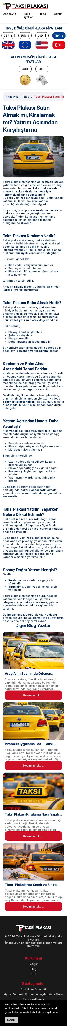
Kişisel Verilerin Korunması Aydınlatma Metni (33, 994)
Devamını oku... (33, 695)
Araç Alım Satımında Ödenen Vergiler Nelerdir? (28, 674)
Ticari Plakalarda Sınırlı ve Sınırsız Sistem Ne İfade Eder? (32, 885)
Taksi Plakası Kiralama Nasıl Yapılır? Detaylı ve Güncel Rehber (33, 814)
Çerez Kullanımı (33, 999)
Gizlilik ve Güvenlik (33, 989)
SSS (33, 974)
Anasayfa (9, 13)
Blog (43, 13)
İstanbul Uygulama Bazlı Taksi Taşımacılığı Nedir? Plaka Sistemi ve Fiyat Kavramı (31, 744)
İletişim (57, 13)
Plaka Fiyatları (28, 15)
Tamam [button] (11, 1020)
